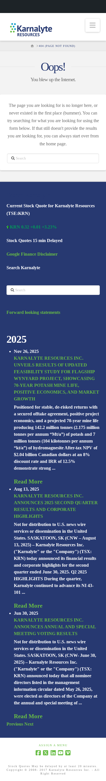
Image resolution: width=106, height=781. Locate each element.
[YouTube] (60, 753)
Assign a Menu (53, 745)
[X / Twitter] (45, 753)
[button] (92, 25)
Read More (28, 481)
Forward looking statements (33, 312)
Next (28, 724)
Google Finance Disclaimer (32, 254)
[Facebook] (38, 753)
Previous (15, 724)
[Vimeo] (67, 753)
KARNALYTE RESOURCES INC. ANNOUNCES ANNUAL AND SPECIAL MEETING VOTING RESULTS (55, 627)
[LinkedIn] (53, 753)
